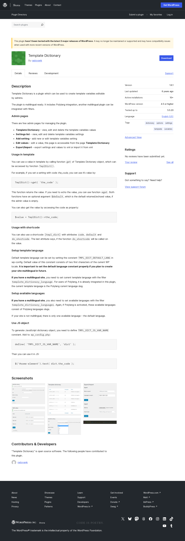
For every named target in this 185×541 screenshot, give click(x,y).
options (160, 123)
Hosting (15, 502)
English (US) (167, 116)
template (158, 129)
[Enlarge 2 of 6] (41, 410)
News (14, 497)
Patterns (49, 506)
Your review (131, 162)
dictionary (150, 123)
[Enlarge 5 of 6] (112, 387)
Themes (48, 497)
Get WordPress (171, 5)
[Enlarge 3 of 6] (77, 387)
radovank (37, 60)
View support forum (135, 186)
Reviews (33, 73)
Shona (42, 523)
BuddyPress (150, 506)
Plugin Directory (19, 14)
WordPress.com (152, 492)
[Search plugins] (42, 25)
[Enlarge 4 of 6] (77, 421)
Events (113, 497)
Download (166, 58)
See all (169, 162)
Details (18, 73)
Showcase (49, 492)
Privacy (15, 506)
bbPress (148, 502)
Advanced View (133, 137)
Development (51, 73)
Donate (115, 502)
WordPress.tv (85, 506)
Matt (146, 497)
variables (168, 129)
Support (169, 73)
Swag (114, 506)
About (14, 492)
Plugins (48, 502)
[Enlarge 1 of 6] (41, 387)
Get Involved (116, 492)
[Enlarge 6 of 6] (112, 424)
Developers (83, 502)
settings (168, 123)
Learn (80, 492)
